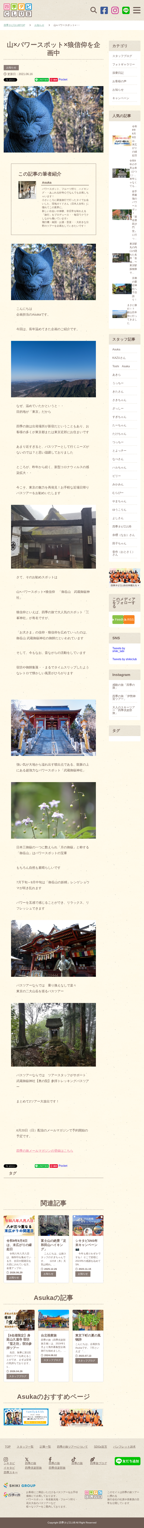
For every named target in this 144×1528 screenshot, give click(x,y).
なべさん (118, 459)
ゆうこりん (119, 509)
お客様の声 (119, 81)
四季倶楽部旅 (33, 1467)
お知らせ (11, 67)
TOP (8, 1446)
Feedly (119, 619)
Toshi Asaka (121, 366)
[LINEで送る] (42, 79)
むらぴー (118, 492)
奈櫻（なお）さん (123, 535)
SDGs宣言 (100, 1446)
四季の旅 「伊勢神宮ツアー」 (124, 697)
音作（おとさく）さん (123, 553)
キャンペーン (120, 98)
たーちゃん (119, 425)
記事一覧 (45, 1446)
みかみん (118, 484)
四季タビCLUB (121, 526)
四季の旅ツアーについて (72, 1446)
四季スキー (11, 1472)
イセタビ (9, 1467)
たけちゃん (119, 433)
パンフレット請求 (124, 1446)
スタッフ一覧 (25, 1446)
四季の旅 (30, 1463)
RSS (130, 619)
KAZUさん (119, 358)
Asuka (116, 349)
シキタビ (9, 1463)
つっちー (118, 442)
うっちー (118, 383)
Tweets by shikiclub (124, 659)
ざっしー (118, 408)
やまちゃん (119, 501)
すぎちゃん (119, 417)
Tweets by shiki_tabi (118, 650)
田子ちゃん (119, 543)
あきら (116, 374)
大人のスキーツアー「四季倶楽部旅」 (123, 710)
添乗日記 (118, 73)
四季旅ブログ (98, 1463)
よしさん (118, 518)
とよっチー (119, 450)
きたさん (118, 391)
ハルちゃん (119, 467)
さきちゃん (119, 400)
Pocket (63, 79)
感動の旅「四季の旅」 (123, 686)
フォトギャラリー (123, 64)
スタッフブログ (17, 1376)
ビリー (116, 476)
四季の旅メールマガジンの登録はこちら (44, 1151)
